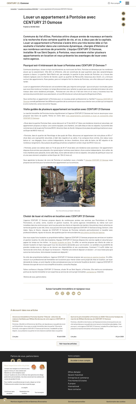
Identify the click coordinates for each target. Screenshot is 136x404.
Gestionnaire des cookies (115, 401)
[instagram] (19, 361)
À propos (72, 383)
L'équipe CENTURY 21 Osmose (96, 160)
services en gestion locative (94, 257)
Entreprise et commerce (78, 378)
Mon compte (115, 3)
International (73, 386)
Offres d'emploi (74, 372)
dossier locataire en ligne (61, 242)
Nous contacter (74, 389)
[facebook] (13, 361)
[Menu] (127, 2)
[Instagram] (62, 293)
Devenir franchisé (75, 375)
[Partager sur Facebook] (123, 13)
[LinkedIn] (73, 293)
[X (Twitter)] (68, 293)
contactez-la (91, 272)
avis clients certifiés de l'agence (92, 232)
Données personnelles (76, 401)
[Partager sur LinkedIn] (123, 24)
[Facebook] (57, 293)
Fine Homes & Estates (77, 380)
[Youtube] (79, 293)
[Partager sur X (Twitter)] (123, 19)
